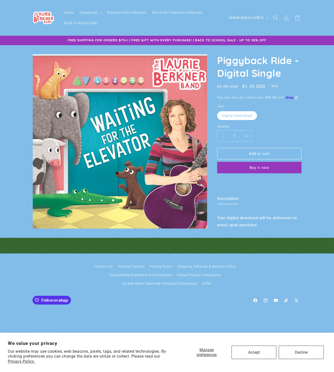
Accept (254, 352)
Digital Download (237, 116)
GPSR (206, 283)
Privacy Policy (160, 266)
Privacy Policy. (21, 361)
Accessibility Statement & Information (141, 275)
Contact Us (103, 266)
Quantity (223, 126)
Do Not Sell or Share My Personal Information (159, 283)
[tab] (228, 199)
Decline (301, 352)
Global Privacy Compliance (199, 275)
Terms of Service (131, 266)
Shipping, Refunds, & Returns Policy (206, 266)
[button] (90, 12)
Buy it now (259, 167)
